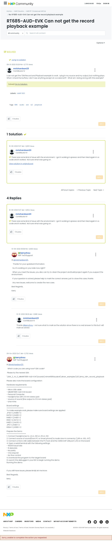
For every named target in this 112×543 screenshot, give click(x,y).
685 (16, 105)
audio (21, 105)
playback (38, 105)
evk (27, 105)
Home (9, 11)
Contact (47, 521)
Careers (18, 521)
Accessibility (49, 527)
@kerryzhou (28, 325)
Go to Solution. (21, 84)
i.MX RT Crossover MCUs (36, 11)
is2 (32, 105)
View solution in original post (21, 163)
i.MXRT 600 (21, 93)
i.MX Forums (19, 11)
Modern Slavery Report (36, 527)
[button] (95, 70)
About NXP (8, 521)
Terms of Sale (23, 527)
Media (38, 521)
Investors (29, 521)
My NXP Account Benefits (65, 521)
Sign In (106, 3)
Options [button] (99, 43)
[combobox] (64, 33)
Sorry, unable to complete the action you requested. (24, 537)
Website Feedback (9, 530)
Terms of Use (13, 527)
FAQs (99, 3)
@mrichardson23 (20, 260)
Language (89, 3)
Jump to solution (18, 60)
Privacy (5, 527)
